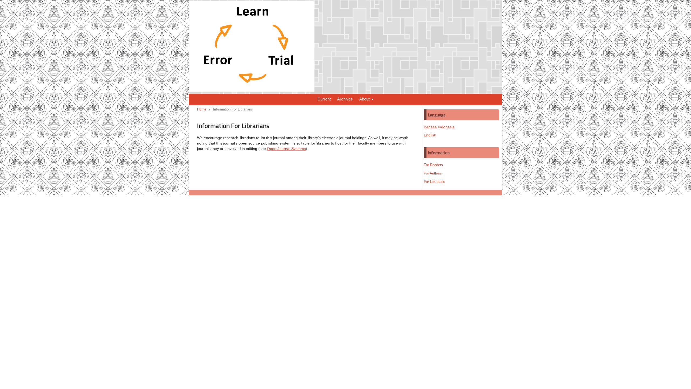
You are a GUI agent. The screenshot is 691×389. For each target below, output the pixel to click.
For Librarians (434, 182)
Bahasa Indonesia (439, 127)
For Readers (433, 165)
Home (201, 109)
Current (324, 99)
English (430, 135)
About (365, 99)
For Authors (433, 173)
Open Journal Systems (286, 148)
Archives (345, 99)
